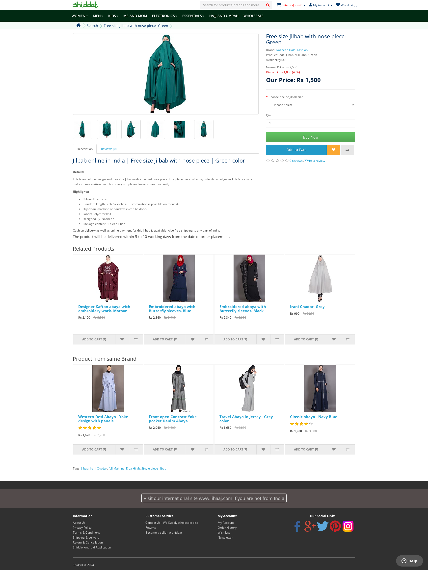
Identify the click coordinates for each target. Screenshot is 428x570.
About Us (79, 523)
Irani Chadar (98, 468)
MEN (97, 15)
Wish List (224, 532)
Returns (150, 527)
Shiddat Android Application (92, 547)
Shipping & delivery (86, 537)
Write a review (315, 161)
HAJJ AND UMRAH (224, 15)
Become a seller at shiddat (163, 532)
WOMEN (78, 15)
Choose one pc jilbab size (285, 97)
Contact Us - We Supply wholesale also (171, 523)
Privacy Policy (82, 527)
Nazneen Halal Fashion (292, 50)
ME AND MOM (135, 15)
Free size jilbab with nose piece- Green (136, 25)
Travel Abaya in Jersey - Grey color (246, 418)
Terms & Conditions (86, 532)
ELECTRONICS (163, 15)
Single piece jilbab (153, 468)
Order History (227, 527)
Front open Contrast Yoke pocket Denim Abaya (173, 418)
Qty (268, 115)
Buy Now (311, 137)
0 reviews (296, 161)
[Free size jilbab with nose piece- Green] (166, 74)
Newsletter (225, 537)
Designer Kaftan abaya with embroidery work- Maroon (104, 308)
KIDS (112, 15)
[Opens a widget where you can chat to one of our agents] (409, 561)
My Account (226, 523)
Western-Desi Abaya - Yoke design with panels (103, 418)
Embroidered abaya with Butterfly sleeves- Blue (172, 308)
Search (92, 25)
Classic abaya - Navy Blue (313, 416)
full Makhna (116, 468)
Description (85, 149)
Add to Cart (296, 149)
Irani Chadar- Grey (307, 306)
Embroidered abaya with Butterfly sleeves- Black (242, 308)
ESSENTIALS (192, 15)
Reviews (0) (109, 149)
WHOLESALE (253, 15)
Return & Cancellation (88, 542)
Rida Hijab (133, 468)
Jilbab (84, 468)
